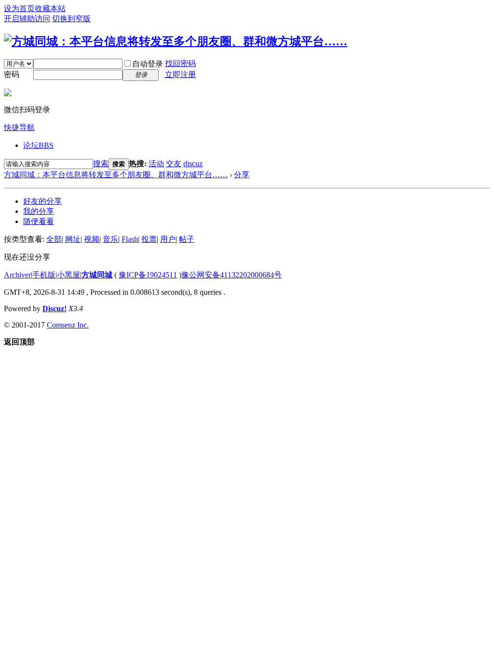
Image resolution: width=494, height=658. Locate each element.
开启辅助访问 (27, 18)
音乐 (110, 239)
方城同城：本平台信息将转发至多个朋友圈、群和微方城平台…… (116, 175)
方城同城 (97, 275)
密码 (11, 74)
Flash (130, 239)
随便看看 (38, 221)
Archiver (17, 275)
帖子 (186, 239)
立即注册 (180, 74)
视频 (91, 239)
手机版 (43, 275)
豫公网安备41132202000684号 (231, 275)
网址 (73, 239)
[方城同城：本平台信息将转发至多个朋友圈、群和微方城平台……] (175, 41)
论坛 (38, 145)
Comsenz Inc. (68, 325)
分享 (241, 175)
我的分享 (38, 211)
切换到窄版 (71, 18)
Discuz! (54, 308)
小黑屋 (68, 275)
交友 (173, 163)
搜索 (101, 163)
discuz (193, 163)
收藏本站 (50, 8)
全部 (54, 239)
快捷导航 (19, 127)
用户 (168, 239)
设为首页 (19, 8)
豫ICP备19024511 (148, 275)
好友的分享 (42, 201)
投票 (149, 239)
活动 (156, 163)
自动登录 (147, 64)
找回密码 (180, 63)
